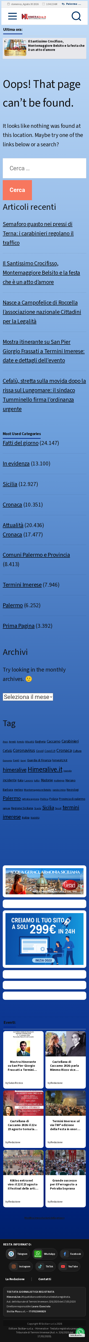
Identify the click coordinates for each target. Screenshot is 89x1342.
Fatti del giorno (21, 443)
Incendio (67, 770)
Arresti (12, 742)
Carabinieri (70, 741)
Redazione (56, 1083)
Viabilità (35, 818)
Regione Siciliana (22, 808)
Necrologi (73, 790)
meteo (18, 789)
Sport (58, 808)
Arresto (20, 741)
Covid (40, 750)
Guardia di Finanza (39, 760)
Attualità (13, 525)
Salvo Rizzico (15, 1083)
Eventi (16, 760)
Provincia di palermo (72, 799)
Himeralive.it (45, 769)
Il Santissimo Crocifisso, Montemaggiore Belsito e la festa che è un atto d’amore (41, 272)
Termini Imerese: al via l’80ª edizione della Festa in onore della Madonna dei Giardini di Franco (65, 1129)
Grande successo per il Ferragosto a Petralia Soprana (63, 1184)
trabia (25, 817)
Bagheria (40, 742)
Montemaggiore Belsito (37, 790)
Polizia (53, 799)
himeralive (14, 770)
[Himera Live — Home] (34, 16)
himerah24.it (59, 760)
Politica (44, 799)
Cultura (77, 751)
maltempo (59, 780)
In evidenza (16, 464)
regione (6, 808)
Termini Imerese (22, 585)
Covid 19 (49, 751)
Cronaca (12, 505)
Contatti (44, 1279)
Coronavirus (24, 750)
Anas (5, 741)
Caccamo (53, 741)
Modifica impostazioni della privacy (44, 1218)
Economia (7, 760)
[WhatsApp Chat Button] (80, 1332)
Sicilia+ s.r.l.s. (26, 1329)
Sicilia (10, 484)
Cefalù (7, 750)
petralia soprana (30, 799)
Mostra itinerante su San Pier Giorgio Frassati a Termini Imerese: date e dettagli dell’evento (44, 351)
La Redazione (15, 1279)
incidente (9, 780)
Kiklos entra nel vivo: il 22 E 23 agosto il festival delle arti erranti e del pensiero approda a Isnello (23, 1190)
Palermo (13, 605)
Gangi (23, 760)
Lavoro (28, 780)
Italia (20, 780)
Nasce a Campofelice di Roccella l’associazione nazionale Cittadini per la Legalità (56, 45)
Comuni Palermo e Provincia (36, 555)
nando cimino (59, 790)
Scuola (37, 808)
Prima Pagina (19, 626)
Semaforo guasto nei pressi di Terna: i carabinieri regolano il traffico (38, 233)
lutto (37, 780)
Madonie (47, 780)
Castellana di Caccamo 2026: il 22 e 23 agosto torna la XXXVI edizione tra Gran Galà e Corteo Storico (22, 1131)
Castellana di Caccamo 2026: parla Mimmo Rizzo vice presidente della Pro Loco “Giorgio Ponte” (65, 1072)
